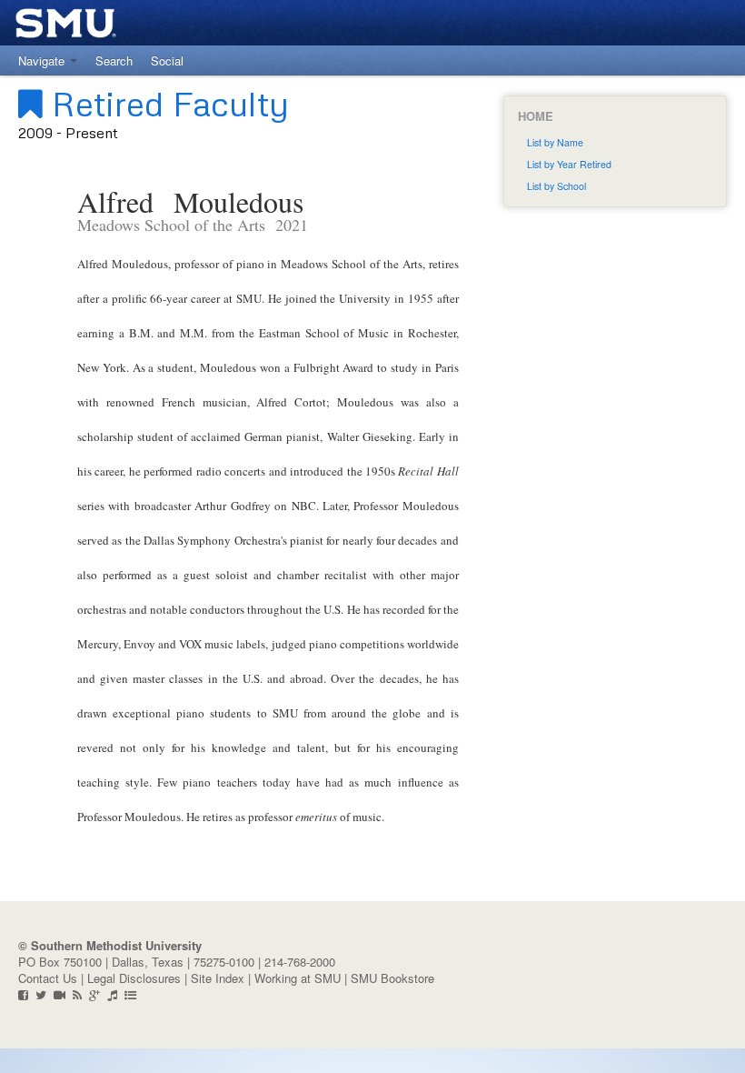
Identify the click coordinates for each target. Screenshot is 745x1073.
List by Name (555, 142)
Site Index (217, 978)
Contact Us (47, 978)
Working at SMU (297, 978)
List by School (556, 186)
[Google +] (94, 994)
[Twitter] (40, 994)
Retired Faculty (166, 103)
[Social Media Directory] (130, 994)
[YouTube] (59, 994)
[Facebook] (23, 994)
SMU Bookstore (392, 978)
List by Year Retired (569, 164)
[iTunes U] (112, 994)
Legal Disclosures (134, 978)
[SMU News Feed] (77, 994)
